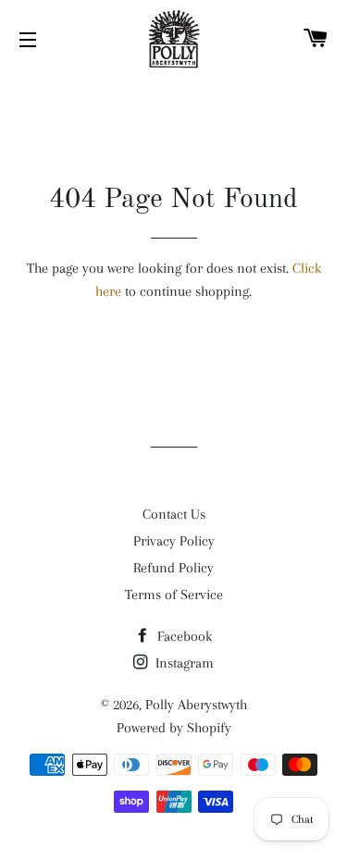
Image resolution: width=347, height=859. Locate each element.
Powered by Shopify (174, 727)
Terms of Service (174, 594)
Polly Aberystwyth (196, 704)
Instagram (183, 663)
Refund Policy (173, 567)
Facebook (183, 636)
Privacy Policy (174, 541)
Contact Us (174, 514)
